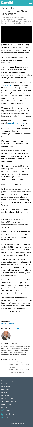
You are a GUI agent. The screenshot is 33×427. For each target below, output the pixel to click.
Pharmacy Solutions (8, 398)
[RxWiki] (7, 2)
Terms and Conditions (8, 401)
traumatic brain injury (15, 123)
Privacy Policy (6, 404)
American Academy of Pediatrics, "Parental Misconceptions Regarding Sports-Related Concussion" (19, 366)
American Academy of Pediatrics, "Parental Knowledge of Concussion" (19, 361)
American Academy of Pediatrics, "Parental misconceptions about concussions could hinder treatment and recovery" (19, 371)
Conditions (5, 390)
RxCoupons (5, 393)
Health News (5, 384)
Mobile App (5, 396)
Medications (5, 387)
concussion (9, 85)
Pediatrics (4, 324)
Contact (4, 407)
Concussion (13, 324)
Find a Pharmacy (7, 381)
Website (17, 328)
